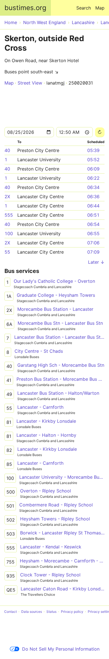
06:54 (93, 224)
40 (7, 150)
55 (7, 252)
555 (8, 215)
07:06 (93, 243)
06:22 (93, 178)
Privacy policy (72, 611)
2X (7, 196)
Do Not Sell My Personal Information (60, 649)
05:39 (93, 150)
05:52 (93, 159)
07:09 (93, 252)
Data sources (31, 611)
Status (51, 611)
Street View (30, 83)
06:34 (93, 187)
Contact (10, 611)
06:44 (93, 206)
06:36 (93, 196)
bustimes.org (25, 8)
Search (83, 8)
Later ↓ (96, 262)
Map (100, 8)
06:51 (93, 215)
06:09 (93, 169)
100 (8, 233)
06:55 (93, 233)
